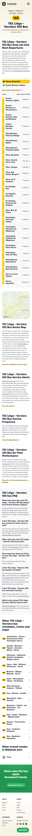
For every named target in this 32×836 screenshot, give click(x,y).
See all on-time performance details (15, 481)
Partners (6, 817)
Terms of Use (21, 812)
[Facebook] (23, 824)
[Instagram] (17, 824)
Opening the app (23, 344)
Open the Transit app (8, 381)
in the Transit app (23, 596)
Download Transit (15, 785)
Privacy (19, 810)
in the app (14, 547)
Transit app (5, 464)
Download (23, 830)
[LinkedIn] (26, 824)
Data (3, 825)
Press (4, 807)
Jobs (18, 807)
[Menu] (28, 3)
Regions (4, 802)
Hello (4, 799)
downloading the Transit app (11, 535)
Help (3, 810)
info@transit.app (22, 820)
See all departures (10, 440)
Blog (3, 805)
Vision (19, 802)
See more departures (11, 90)
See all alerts (8, 406)
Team (18, 805)
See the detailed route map (14, 364)
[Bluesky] (20, 824)
